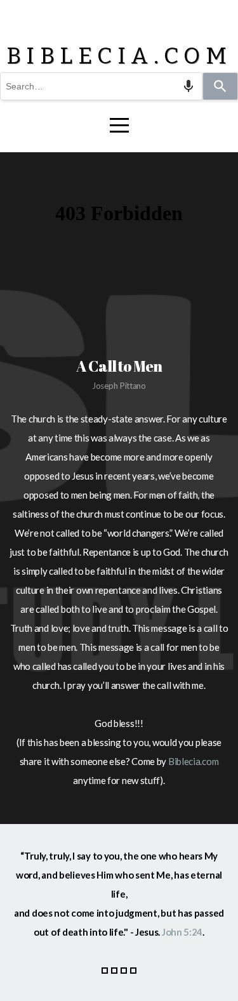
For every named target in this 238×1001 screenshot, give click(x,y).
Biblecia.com (193, 761)
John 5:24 (182, 932)
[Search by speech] (188, 86)
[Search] (220, 86)
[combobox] (101, 86)
